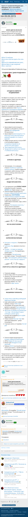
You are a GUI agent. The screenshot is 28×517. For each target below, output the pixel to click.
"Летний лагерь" (17, 254)
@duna (4, 59)
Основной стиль (6, 508)
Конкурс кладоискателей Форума (14, 339)
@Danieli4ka (5, 410)
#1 (25, 27)
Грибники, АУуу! (9, 246)
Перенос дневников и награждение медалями (12, 108)
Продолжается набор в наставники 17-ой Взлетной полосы (15, 149)
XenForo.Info (10, 515)
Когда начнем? (21, 309)
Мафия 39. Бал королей (15, 341)
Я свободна (9, 57)
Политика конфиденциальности (8, 512)
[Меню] (2, 1)
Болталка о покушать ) (11, 242)
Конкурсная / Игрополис (11, 458)
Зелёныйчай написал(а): (8, 429)
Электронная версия (8, 11)
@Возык (4, 64)
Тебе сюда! (18, 304)
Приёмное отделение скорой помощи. (13, 168)
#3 (25, 407)
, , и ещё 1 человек (13, 366)
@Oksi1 (4, 57)
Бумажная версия (15, 9)
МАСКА (12, 346)
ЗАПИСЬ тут (8, 190)
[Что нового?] (23, 1)
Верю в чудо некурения (13, 64)
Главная (24, 512)
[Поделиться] (24, 426)
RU (13, 508)
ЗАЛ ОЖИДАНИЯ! (14, 130)
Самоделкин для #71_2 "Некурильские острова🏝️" (12, 481)
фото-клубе (21, 315)
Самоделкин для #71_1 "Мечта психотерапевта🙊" (13, 473)
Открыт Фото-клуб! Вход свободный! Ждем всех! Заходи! (15, 299)
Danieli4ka (4, 18)
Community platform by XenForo (13, 514)
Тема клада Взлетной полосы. (13, 147)
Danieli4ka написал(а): (8, 379)
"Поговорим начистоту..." (17, 205)
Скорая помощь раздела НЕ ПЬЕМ (15, 196)
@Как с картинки (6, 66)
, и (10, 416)
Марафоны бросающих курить (18, 459)
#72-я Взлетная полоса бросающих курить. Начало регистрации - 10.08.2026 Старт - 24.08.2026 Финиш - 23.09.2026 (14, 490)
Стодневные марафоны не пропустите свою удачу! (12, 144)
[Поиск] (26, 1)
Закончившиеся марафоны (18, 467)
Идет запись (15, 283)
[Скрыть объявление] (25, 6)
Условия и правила (13, 510)
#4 (25, 426)
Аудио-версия (19, 11)
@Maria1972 (5, 62)
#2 (25, 376)
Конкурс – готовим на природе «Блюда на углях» (14, 250)
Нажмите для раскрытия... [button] (14, 391)
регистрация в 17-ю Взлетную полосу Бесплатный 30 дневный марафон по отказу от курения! (15, 136)
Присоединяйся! (20, 307)
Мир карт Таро (17, 319)
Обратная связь (4, 510)
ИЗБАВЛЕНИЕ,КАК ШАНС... (16, 62)
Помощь (19, 512)
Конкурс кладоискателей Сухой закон (15, 193)
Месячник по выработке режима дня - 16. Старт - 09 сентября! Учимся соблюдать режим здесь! (15, 312)
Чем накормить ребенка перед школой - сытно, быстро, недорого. (15, 258)
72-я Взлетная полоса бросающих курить (15, 495)
